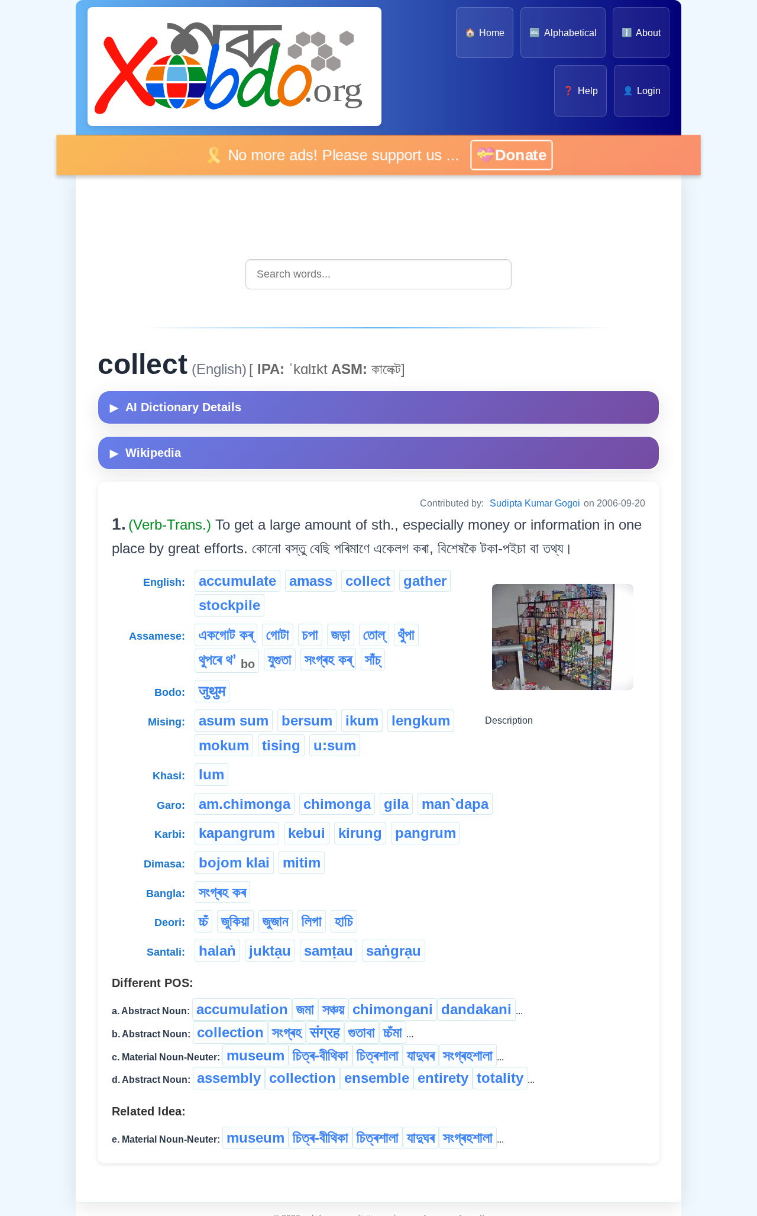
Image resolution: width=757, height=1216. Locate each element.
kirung (360, 833)
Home (484, 33)
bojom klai (234, 862)
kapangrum (237, 833)
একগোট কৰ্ (226, 635)
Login (642, 91)
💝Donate (509, 154)
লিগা (312, 921)
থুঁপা (406, 635)
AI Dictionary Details (175, 407)
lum (211, 774)
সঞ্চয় (333, 1009)
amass (310, 581)
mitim (302, 862)
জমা (305, 1009)
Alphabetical (562, 33)
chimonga (337, 804)
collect (367, 581)
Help (580, 91)
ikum (361, 720)
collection (230, 1032)
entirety (443, 1078)
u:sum (334, 745)
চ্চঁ (203, 921)
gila (396, 804)
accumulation (242, 1009)
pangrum (425, 833)
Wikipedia (145, 452)
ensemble (376, 1078)
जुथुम (212, 691)
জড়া (340, 635)
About (641, 33)
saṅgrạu (393, 951)
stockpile (229, 605)
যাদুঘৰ (421, 1055)
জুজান (276, 921)
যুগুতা (280, 659)
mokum (224, 745)
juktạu (270, 951)
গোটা (277, 635)
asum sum (233, 720)
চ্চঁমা (392, 1032)
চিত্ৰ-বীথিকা (320, 1055)
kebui (306, 833)
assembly (229, 1078)
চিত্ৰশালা (378, 1055)
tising (281, 745)
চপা (310, 635)
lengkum (421, 720)
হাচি (344, 921)
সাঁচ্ (373, 659)
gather (425, 581)
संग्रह (325, 1032)
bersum (307, 720)
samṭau (328, 951)
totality (500, 1078)
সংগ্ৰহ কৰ (222, 892)
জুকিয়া (235, 921)
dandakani (476, 1009)
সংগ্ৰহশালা (468, 1055)
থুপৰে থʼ (227, 660)
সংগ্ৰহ (287, 1032)
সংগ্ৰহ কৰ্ (328, 659)
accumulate (237, 581)
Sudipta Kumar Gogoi (535, 503)
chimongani (392, 1009)
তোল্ (374, 635)
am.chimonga (244, 804)
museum (255, 1055)
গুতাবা (361, 1032)
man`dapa (455, 804)
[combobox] (378, 274)
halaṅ (217, 951)
